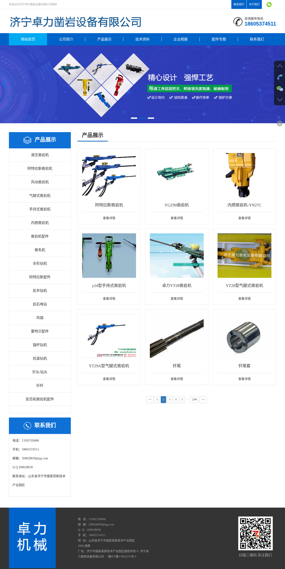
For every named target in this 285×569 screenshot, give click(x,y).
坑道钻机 (40, 358)
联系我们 (239, 4)
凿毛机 (40, 250)
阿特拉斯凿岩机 (39, 168)
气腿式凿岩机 (40, 196)
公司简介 (66, 39)
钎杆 (39, 385)
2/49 (194, 399)
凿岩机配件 (40, 236)
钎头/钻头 (39, 372)
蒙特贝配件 (40, 331)
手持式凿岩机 (40, 209)
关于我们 (254, 4)
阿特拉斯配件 (40, 277)
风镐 (39, 318)
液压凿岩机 (40, 155)
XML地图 (84, 545)
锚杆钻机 (40, 345)
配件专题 (219, 39)
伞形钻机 (40, 263)
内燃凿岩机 (40, 223)
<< (150, 399)
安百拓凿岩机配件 (40, 399)
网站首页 (28, 39)
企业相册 (180, 39)
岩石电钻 (40, 304)
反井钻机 (40, 291)
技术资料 (142, 39)
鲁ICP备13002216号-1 (122, 556)
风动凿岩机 (40, 182)
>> (203, 399)
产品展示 (104, 39)
